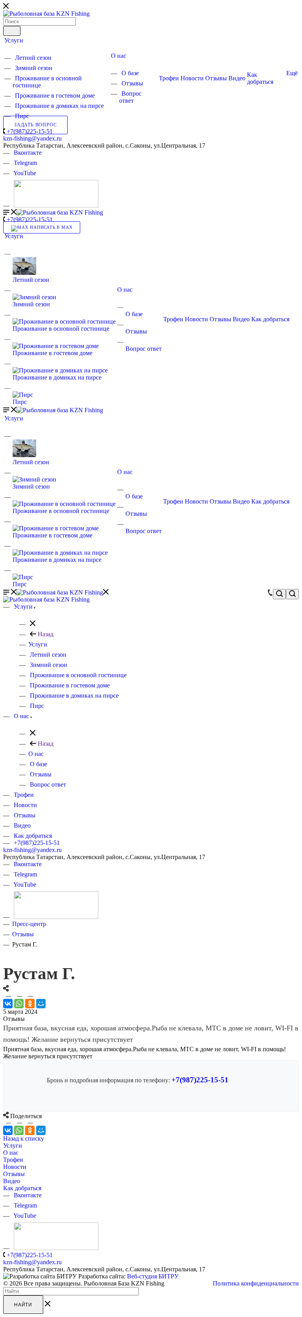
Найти (23, 1304)
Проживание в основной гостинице (61, 328)
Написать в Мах (50, 227)
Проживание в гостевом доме (55, 95)
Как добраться (260, 78)
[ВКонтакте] (8, 1003)
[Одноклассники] (30, 1003)
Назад (44, 634)
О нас (118, 55)
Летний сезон (33, 57)
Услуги (13, 40)
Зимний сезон (33, 68)
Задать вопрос (35, 125)
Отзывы (132, 83)
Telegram (25, 162)
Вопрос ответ (130, 97)
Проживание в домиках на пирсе (59, 105)
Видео (236, 78)
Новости (192, 78)
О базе (130, 73)
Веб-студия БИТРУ (153, 1276)
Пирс (22, 116)
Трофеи (169, 78)
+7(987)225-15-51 (30, 131)
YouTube (24, 173)
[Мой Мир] (41, 1003)
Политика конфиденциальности (256, 1283)
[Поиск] (11, 31)
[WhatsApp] (19, 1003)
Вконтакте (28, 152)
